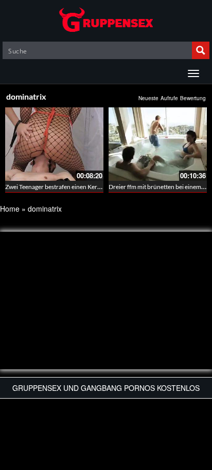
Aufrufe (169, 98)
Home (10, 208)
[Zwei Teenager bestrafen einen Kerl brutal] (54, 144)
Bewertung (193, 98)
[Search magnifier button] (200, 50)
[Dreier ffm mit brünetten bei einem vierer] (158, 144)
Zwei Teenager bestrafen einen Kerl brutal (60, 187)
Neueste (148, 98)
